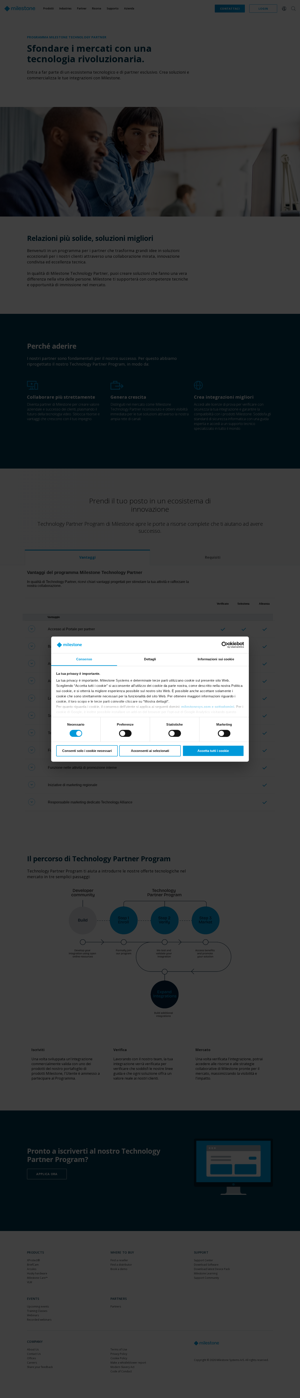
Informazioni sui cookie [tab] (216, 659)
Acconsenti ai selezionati (150, 751)
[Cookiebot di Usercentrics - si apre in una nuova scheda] (225, 644)
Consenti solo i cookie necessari (87, 751)
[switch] (125, 733)
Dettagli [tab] (150, 659)
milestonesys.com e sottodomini (207, 707)
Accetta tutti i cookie (213, 751)
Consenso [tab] (84, 659)
